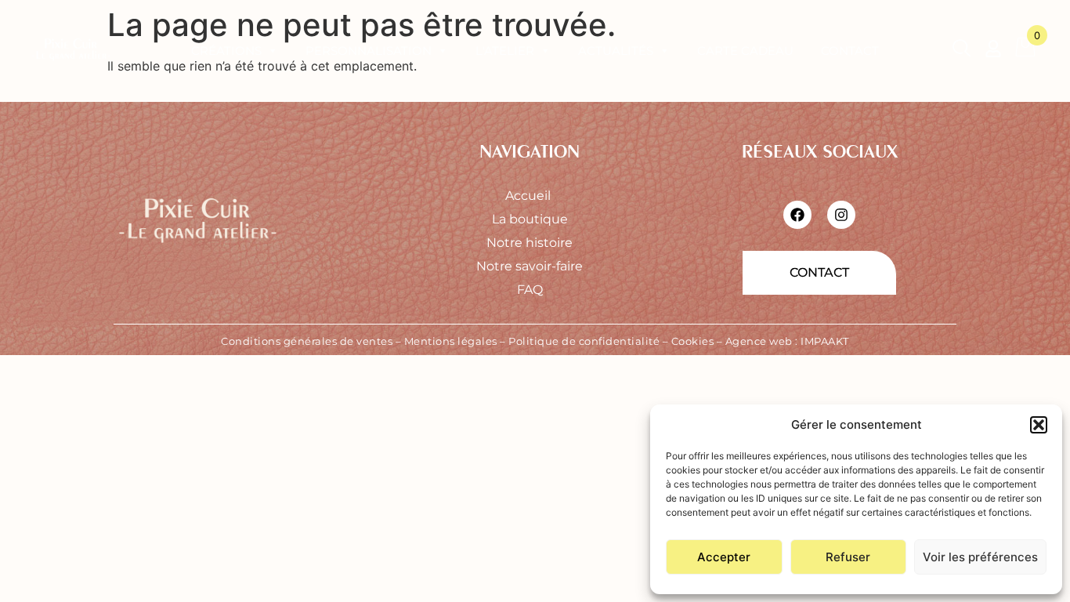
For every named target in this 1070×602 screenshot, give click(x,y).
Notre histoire (529, 242)
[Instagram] (841, 215)
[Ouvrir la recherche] (961, 51)
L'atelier (504, 50)
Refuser (848, 556)
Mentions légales (450, 341)
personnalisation (368, 50)
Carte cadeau (745, 50)
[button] (1039, 425)
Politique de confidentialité (584, 341)
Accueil (529, 195)
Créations (226, 50)
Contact (850, 50)
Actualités (615, 50)
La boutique (530, 219)
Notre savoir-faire (529, 266)
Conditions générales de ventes (306, 341)
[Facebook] (797, 215)
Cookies (692, 341)
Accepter (723, 556)
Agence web (759, 341)
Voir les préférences (980, 556)
